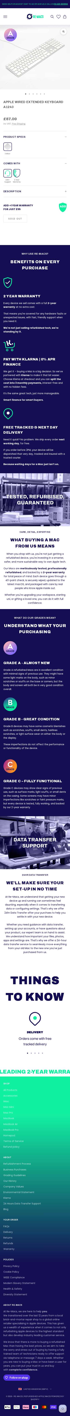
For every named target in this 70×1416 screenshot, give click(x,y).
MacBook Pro (11, 1130)
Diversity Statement (15, 1294)
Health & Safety (12, 1288)
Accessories (10, 1095)
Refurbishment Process (17, 1163)
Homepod (9, 1135)
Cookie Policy (11, 1272)
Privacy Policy (11, 1266)
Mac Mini (8, 1107)
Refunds (8, 1243)
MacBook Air (10, 1124)
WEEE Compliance (14, 1277)
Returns (7, 1237)
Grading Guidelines (14, 1175)
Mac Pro (8, 1112)
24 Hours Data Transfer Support (22, 1203)
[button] (7, 148)
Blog (5, 1209)
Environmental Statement (18, 1192)
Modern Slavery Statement (19, 1283)
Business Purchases (14, 1169)
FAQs (6, 1226)
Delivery (8, 1232)
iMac (6, 1101)
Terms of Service (13, 1141)
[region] (35, 1029)
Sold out (15, 218)
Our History (9, 1181)
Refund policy (11, 1147)
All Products (10, 1090)
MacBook (8, 1118)
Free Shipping (18, 124)
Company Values (13, 1186)
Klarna (7, 1198)
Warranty (8, 1249)
